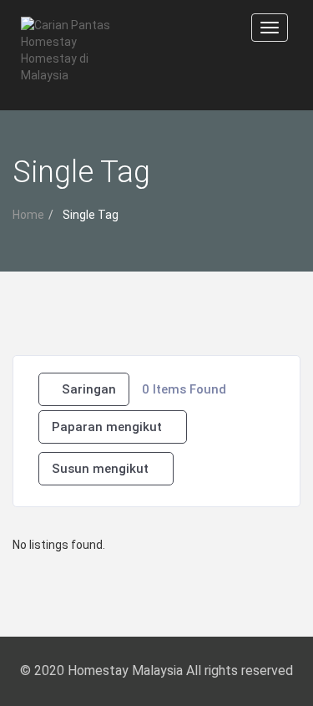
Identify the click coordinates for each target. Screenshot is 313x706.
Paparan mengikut (107, 426)
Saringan (89, 389)
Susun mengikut (100, 468)
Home (28, 214)
